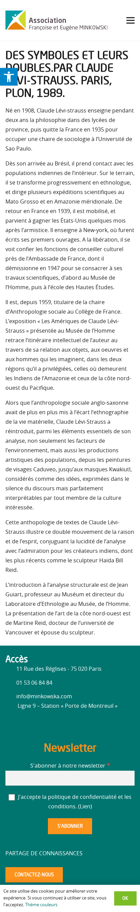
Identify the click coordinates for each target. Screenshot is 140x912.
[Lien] (56, 20)
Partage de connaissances (44, 853)
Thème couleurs (41, 905)
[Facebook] (12, 723)
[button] (9, 77)
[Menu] (130, 20)
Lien (85, 806)
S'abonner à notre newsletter (70, 766)
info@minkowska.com (44, 696)
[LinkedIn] (26, 724)
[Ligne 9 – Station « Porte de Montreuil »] (11, 706)
